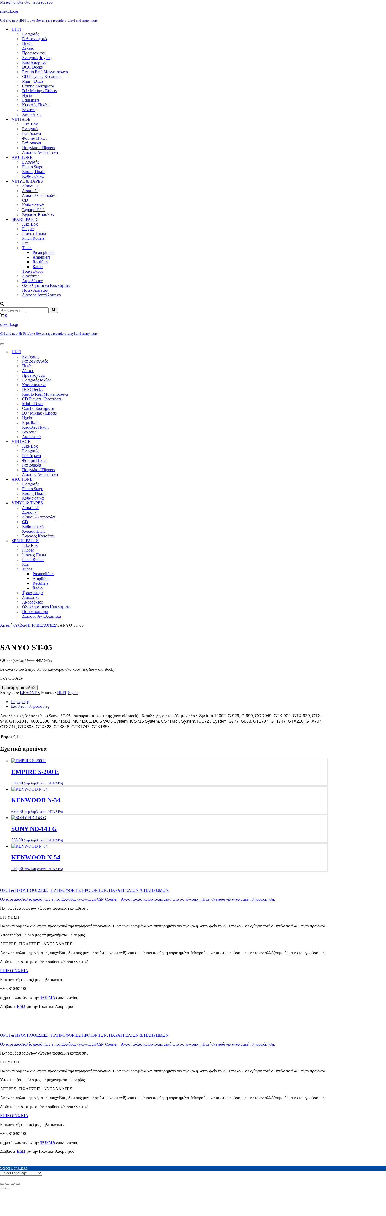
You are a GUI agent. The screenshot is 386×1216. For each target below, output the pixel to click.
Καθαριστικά (33, 176)
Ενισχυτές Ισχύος (36, 57)
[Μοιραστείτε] (13, 1184)
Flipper (28, 229)
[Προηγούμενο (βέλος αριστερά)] (2, 1188)
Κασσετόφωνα (34, 62)
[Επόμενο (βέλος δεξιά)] (7, 1188)
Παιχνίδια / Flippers (38, 147)
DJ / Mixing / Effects (39, 90)
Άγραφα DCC (33, 209)
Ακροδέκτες (32, 281)
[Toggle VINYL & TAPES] (91, 503)
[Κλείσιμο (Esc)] (18, 1184)
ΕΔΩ (21, 1006)
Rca (25, 243)
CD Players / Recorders (41, 76)
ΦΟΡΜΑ (47, 997)
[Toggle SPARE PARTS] (91, 541)
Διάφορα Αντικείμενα (40, 152)
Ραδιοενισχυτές (35, 38)
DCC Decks (32, 67)
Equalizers (30, 100)
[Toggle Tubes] (91, 569)
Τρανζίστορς (32, 271)
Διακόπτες (30, 276)
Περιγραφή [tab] (20, 701)
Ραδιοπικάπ (31, 143)
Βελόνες (29, 109)
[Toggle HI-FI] (91, 352)
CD (25, 200)
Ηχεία (27, 95)
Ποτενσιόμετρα (35, 290)
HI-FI (30, 625)
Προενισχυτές (33, 53)
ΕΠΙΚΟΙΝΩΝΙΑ (14, 970)
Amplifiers (41, 257)
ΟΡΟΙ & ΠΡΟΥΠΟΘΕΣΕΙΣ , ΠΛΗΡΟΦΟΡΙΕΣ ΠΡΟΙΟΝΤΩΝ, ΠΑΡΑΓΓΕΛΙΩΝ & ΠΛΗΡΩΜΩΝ (84, 890)
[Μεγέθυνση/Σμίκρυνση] (2, 1184)
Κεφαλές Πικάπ (35, 105)
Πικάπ (27, 43)
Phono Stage (32, 167)
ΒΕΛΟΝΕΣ (46, 625)
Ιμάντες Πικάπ (34, 233)
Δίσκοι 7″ (30, 190)
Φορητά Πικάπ (34, 138)
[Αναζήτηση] (2, 304)
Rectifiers (40, 262)
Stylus (73, 692)
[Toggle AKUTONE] (91, 479)
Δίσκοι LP (30, 186)
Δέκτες (28, 48)
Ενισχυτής (30, 162)
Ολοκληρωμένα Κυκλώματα (46, 285)
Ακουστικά (31, 114)
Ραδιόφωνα (31, 133)
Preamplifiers (43, 252)
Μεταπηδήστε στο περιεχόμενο (26, 2)
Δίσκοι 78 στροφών (38, 195)
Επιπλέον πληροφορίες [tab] (30, 706)
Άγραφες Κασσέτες (38, 214)
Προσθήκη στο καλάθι (18, 688)
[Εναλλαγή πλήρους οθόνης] (7, 1184)
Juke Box (30, 124)
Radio (38, 266)
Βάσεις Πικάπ (33, 171)
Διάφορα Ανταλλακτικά (41, 295)
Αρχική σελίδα (12, 625)
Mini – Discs (32, 81)
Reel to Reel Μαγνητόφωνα (45, 72)
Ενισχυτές (30, 34)
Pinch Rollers (33, 238)
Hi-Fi (61, 692)
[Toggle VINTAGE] (91, 441)
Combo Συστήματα (38, 86)
